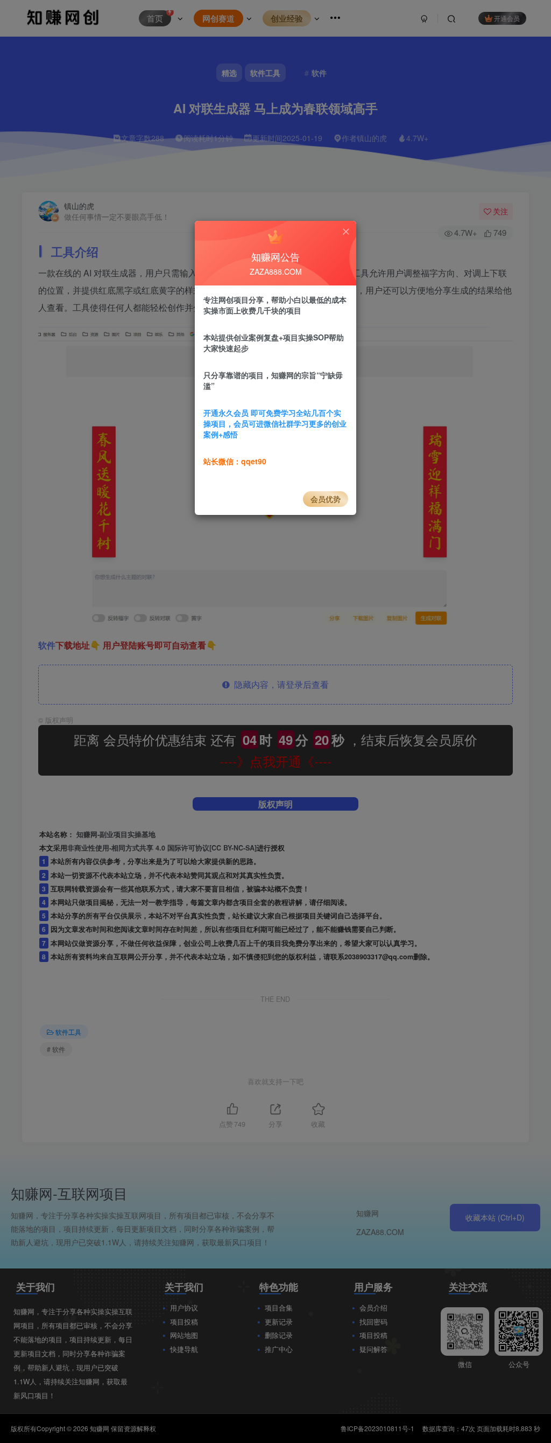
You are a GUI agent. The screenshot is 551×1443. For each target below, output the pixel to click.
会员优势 (325, 498)
